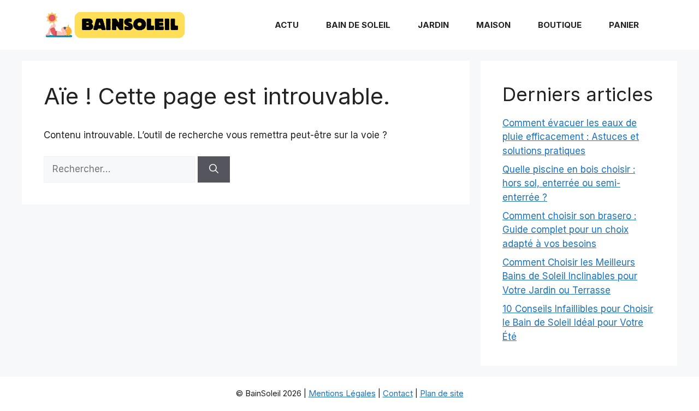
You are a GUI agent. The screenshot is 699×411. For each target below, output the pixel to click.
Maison (493, 25)
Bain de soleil (358, 25)
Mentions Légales (342, 393)
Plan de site (442, 393)
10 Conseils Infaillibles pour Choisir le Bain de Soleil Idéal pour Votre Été (577, 322)
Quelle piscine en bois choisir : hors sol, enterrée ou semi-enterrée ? (568, 183)
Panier (624, 25)
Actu (287, 25)
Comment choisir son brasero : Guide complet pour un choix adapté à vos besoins (569, 229)
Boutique (560, 25)
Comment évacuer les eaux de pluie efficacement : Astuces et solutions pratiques (570, 137)
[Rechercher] (214, 169)
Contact (398, 393)
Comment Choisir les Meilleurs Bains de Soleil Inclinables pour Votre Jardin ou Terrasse (569, 276)
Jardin (433, 25)
